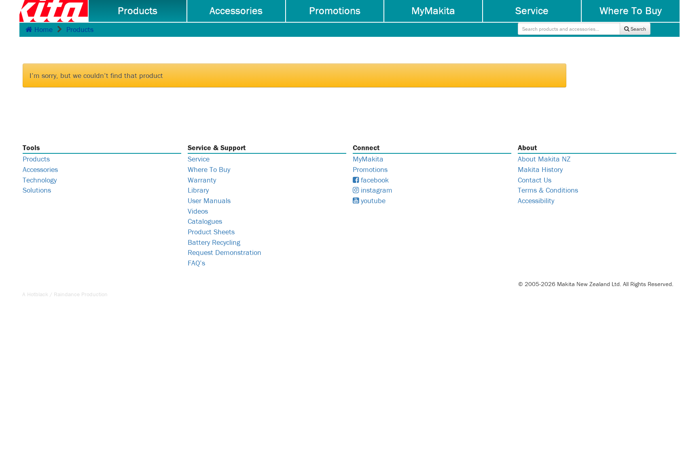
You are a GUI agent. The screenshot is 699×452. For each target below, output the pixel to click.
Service (532, 10)
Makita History (540, 169)
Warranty (202, 180)
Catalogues (205, 221)
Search (637, 28)
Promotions (334, 10)
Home (42, 29)
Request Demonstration (224, 252)
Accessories (236, 10)
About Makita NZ (544, 158)
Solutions (37, 190)
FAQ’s (196, 262)
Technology (40, 180)
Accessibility (536, 200)
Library (198, 190)
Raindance (67, 294)
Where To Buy (630, 10)
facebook (374, 180)
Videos (198, 211)
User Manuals (209, 200)
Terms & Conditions (548, 190)
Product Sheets (211, 231)
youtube (372, 200)
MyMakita (433, 10)
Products (137, 10)
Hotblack (37, 294)
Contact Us (534, 180)
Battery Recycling (214, 242)
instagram (375, 190)
